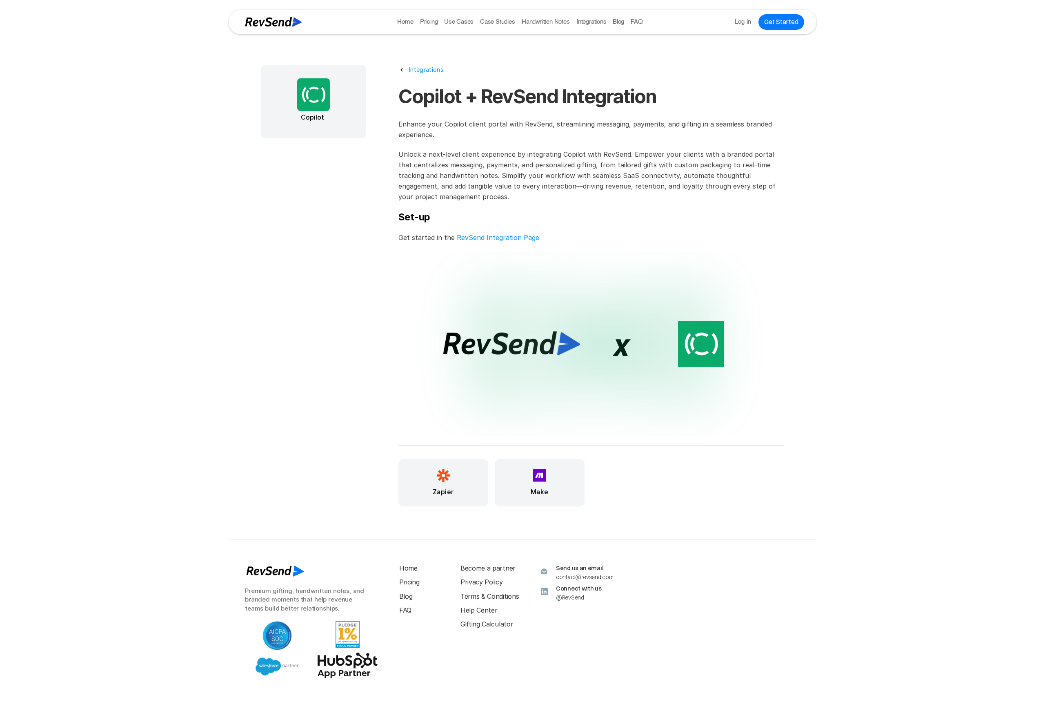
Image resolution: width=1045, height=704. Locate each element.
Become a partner (488, 568)
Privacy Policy (481, 582)
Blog (618, 22)
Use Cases (459, 22)
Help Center (478, 610)
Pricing (429, 22)
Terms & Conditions (489, 596)
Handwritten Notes (546, 22)
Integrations (591, 22)
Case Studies (497, 22)
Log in (743, 22)
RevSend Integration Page (498, 237)
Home (405, 22)
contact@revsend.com (584, 577)
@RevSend (570, 597)
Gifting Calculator (486, 624)
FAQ (637, 22)
